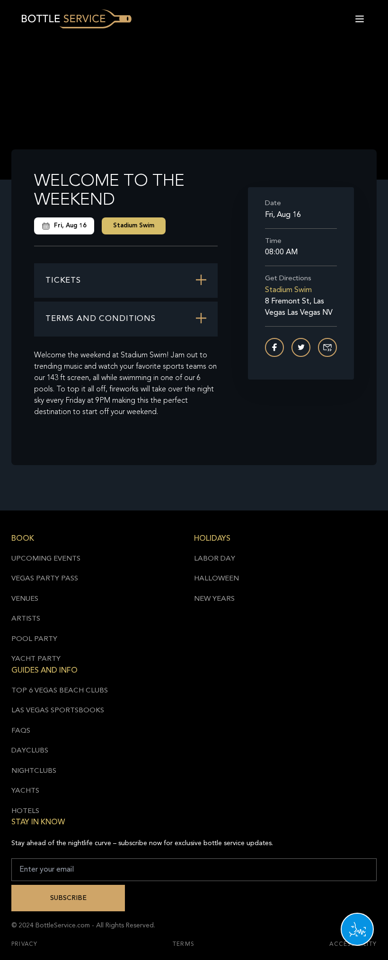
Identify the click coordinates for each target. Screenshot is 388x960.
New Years (214, 599)
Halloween (216, 578)
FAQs (20, 731)
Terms (183, 944)
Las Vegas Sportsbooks (57, 710)
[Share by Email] (327, 347)
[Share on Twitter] (300, 347)
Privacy (24, 944)
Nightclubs (33, 771)
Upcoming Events (45, 558)
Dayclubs (29, 750)
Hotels (25, 811)
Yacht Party (36, 659)
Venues (24, 599)
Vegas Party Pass (44, 578)
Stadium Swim (133, 226)
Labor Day (214, 558)
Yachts (25, 791)
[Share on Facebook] (274, 347)
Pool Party (34, 639)
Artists (25, 619)
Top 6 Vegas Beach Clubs (59, 690)
